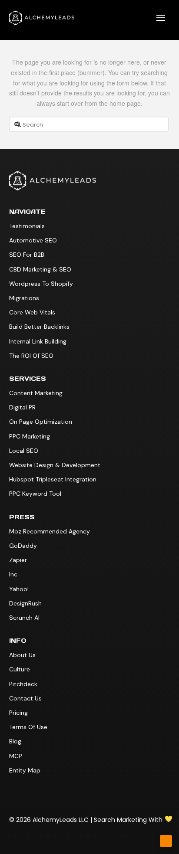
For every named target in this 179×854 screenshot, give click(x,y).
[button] (161, 18)
